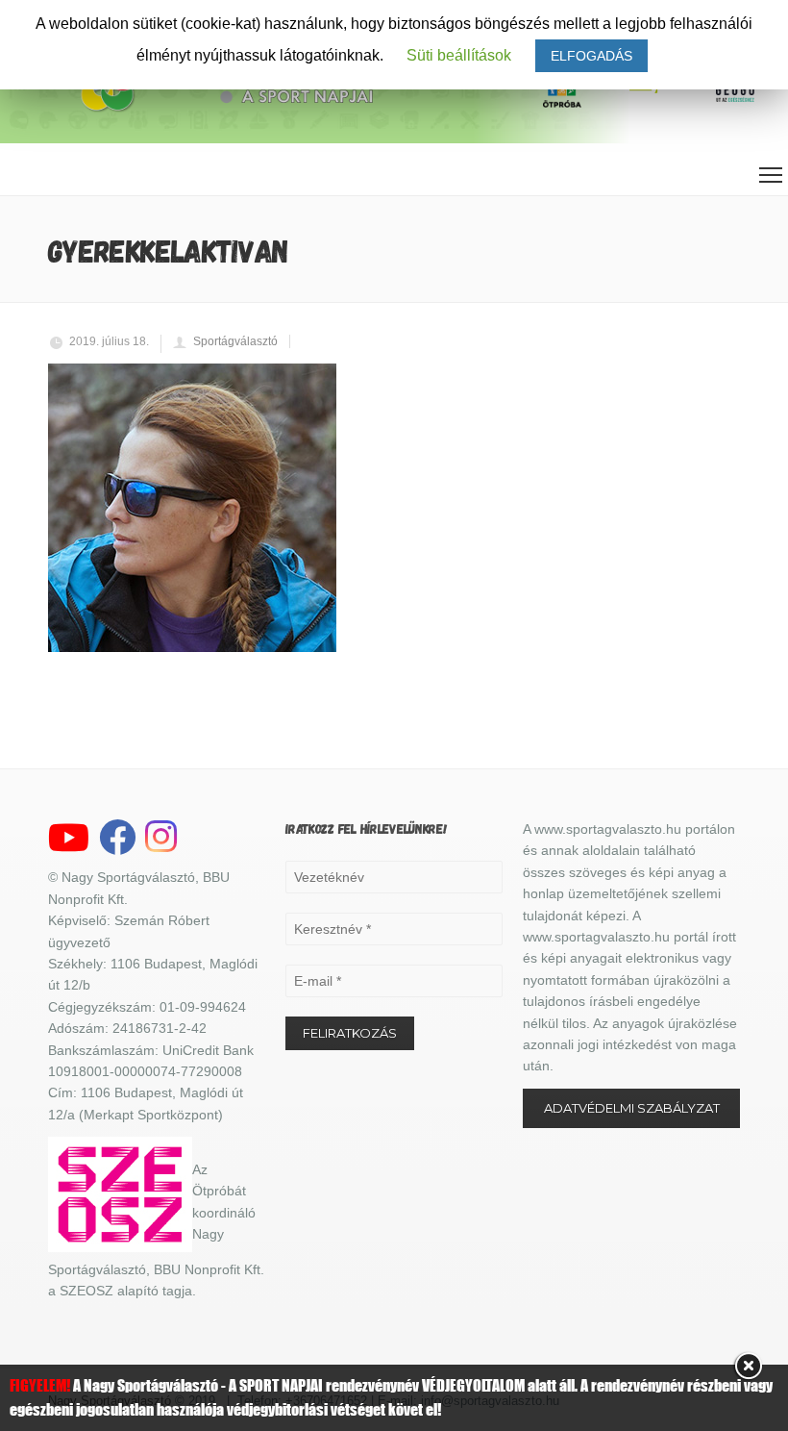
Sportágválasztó (235, 341)
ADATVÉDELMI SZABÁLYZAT (632, 1108)
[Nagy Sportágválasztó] (225, 109)
